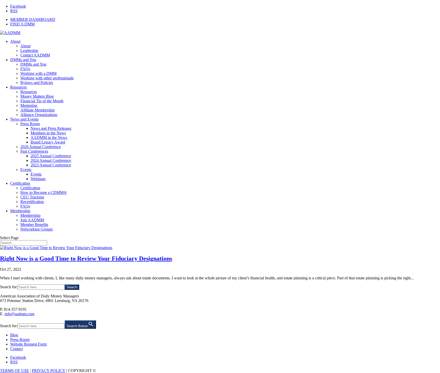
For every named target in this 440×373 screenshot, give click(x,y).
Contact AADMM (35, 55)
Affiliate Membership (37, 110)
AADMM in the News (49, 137)
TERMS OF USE (14, 370)
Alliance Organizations (38, 114)
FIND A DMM (22, 24)
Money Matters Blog (37, 96)
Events (25, 169)
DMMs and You (23, 60)
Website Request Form (28, 344)
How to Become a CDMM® (43, 192)
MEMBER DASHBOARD (32, 19)
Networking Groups (36, 229)
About (15, 41)
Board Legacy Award (48, 142)
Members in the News (48, 133)
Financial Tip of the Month (41, 101)
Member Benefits (34, 224)
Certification (20, 183)
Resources (18, 87)
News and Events (24, 119)
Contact (16, 349)
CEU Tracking (32, 197)
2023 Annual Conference (51, 165)
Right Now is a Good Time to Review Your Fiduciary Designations (86, 258)
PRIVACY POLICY (48, 370)
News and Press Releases (51, 128)
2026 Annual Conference (40, 147)
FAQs (25, 69)
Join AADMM (32, 220)
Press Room (30, 124)
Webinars (38, 179)
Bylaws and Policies (36, 82)
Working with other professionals (47, 78)
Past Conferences (34, 151)
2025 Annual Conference (51, 156)
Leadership (29, 50)
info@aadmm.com (19, 314)
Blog (14, 335)
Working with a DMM (38, 73)
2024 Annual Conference (51, 160)
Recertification (32, 201)
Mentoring (28, 105)
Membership (20, 211)
